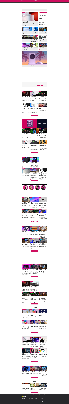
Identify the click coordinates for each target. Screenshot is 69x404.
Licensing (35, 399)
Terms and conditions (24, 398)
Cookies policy (42, 398)
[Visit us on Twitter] (35, 0)
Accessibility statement (24, 399)
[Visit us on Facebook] (34, 0)
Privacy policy (35, 398)
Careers (29, 399)
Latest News (42, 12)
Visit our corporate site (43, 394)
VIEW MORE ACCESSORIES (34, 377)
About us (41, 399)
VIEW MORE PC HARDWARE (34, 221)
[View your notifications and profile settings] (44, 0)
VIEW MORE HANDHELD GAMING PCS (34, 276)
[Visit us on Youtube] (36, 0)
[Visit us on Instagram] (37, 0)
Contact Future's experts (30, 398)
